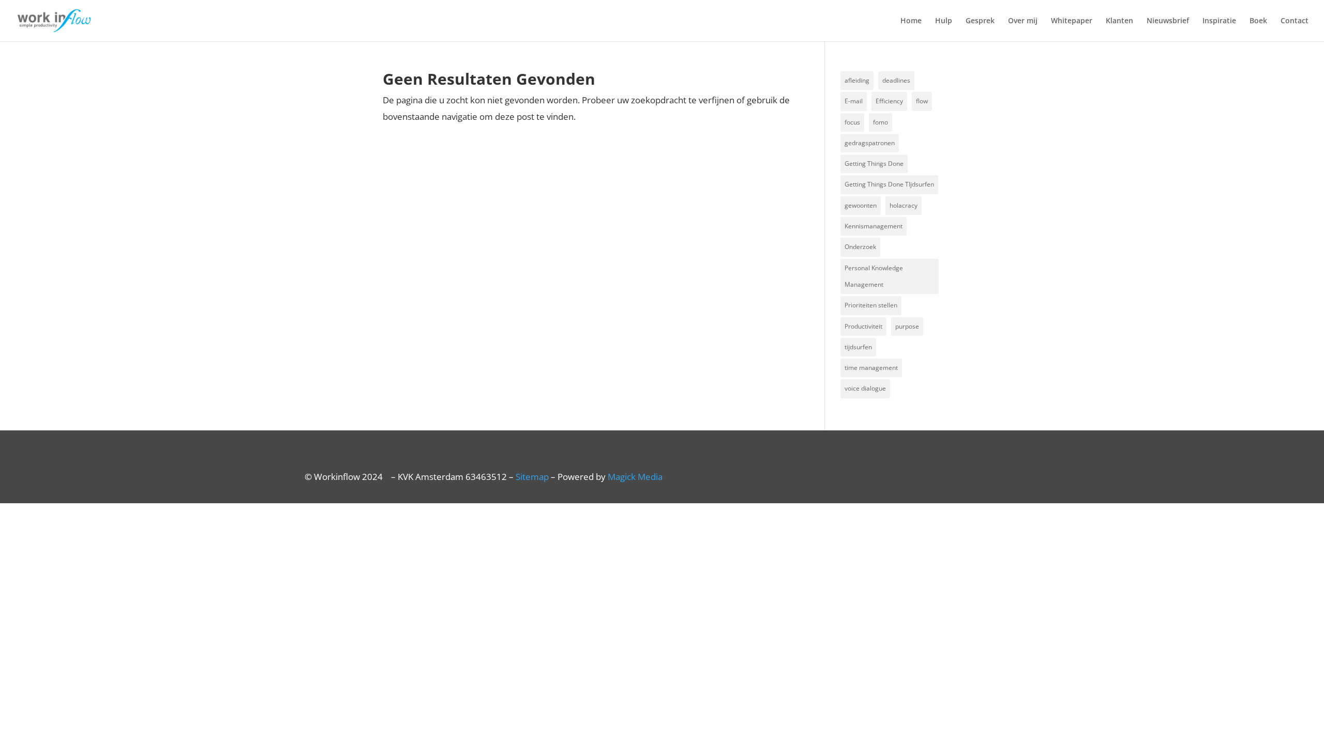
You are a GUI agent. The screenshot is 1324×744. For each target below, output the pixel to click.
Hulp (943, 21)
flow (922, 101)
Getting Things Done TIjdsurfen (889, 184)
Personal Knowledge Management (874, 276)
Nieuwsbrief (1168, 21)
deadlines (896, 80)
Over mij (1022, 21)
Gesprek (980, 21)
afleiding (857, 80)
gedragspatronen (870, 142)
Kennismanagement (873, 226)
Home (911, 21)
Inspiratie (1219, 21)
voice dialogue (865, 388)
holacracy (903, 205)
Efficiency (889, 101)
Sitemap (532, 477)
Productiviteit (863, 326)
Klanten (1119, 21)
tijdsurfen (858, 347)
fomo (880, 122)
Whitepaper (1071, 21)
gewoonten (861, 205)
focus (852, 122)
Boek (1258, 21)
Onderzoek (860, 246)
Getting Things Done (874, 163)
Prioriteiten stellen (871, 305)
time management (871, 367)
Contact (1294, 21)
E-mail (854, 101)
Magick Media (635, 477)
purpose (907, 326)
